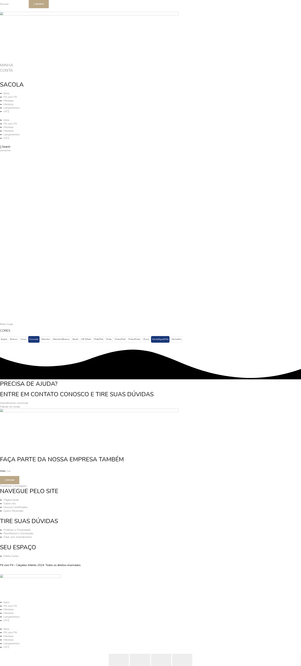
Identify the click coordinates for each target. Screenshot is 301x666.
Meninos (8, 104)
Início (3, 324)
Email (3, 471)
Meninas (8, 101)
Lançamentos (11, 108)
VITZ (6, 111)
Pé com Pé (10, 97)
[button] (4, 339)
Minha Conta (6, 68)
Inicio (6, 93)
